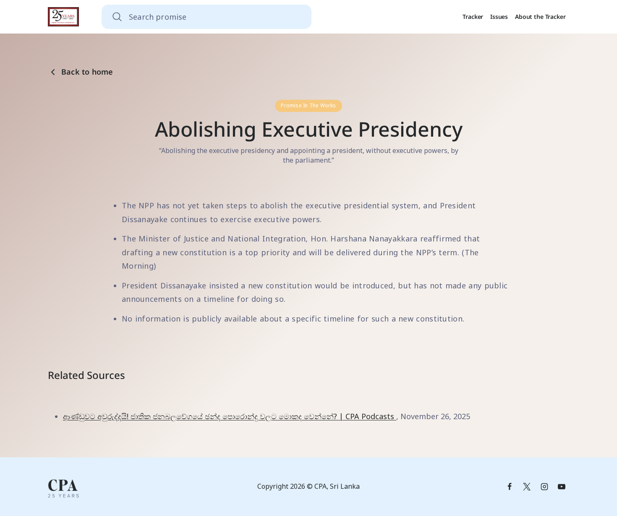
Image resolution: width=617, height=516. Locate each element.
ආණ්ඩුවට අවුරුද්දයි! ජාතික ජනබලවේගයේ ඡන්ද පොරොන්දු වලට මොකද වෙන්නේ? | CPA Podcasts (229, 416)
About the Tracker (540, 17)
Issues (499, 17)
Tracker (473, 17)
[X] (526, 486)
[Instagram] (544, 486)
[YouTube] (561, 486)
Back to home (87, 72)
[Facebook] (509, 486)
